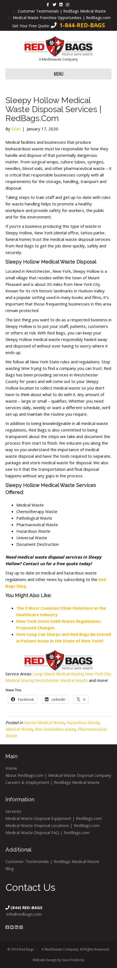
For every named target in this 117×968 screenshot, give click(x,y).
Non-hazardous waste (55, 729)
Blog (9, 868)
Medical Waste (18, 729)
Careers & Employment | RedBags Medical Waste (52, 782)
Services (13, 811)
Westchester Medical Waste (61, 680)
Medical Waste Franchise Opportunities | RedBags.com (61, 17)
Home (11, 768)
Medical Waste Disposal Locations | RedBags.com (52, 825)
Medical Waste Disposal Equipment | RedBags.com (53, 818)
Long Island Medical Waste (58, 673)
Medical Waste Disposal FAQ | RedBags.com (47, 832)
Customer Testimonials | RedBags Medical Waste (62, 11)
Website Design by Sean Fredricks (58, 960)
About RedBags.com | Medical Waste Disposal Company (58, 775)
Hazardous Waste (82, 722)
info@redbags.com (24, 914)
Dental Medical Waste (44, 722)
